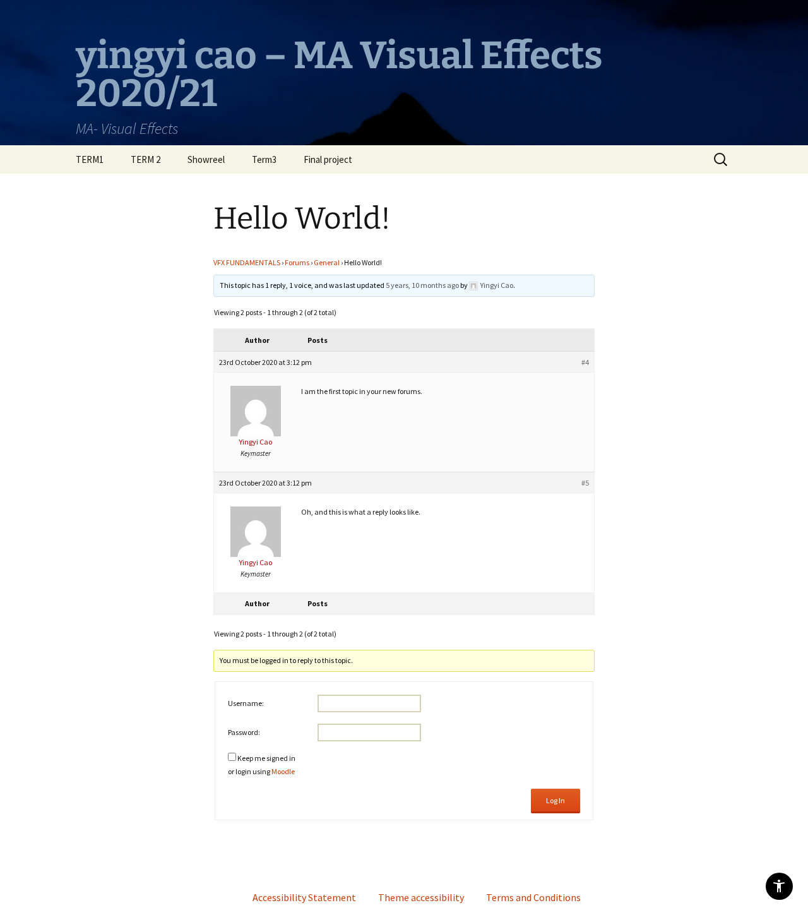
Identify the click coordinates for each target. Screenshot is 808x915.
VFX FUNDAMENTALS (246, 262)
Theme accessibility (421, 897)
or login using (261, 771)
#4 (585, 362)
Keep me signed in (266, 758)
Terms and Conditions (533, 897)
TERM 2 (145, 159)
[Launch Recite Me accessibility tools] (779, 886)
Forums (297, 262)
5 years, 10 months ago (422, 285)
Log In (555, 800)
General (327, 262)
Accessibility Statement (304, 897)
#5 (585, 482)
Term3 (264, 159)
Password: (244, 732)
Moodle (283, 771)
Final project (328, 159)
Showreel (206, 159)
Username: (246, 703)
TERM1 (90, 159)
